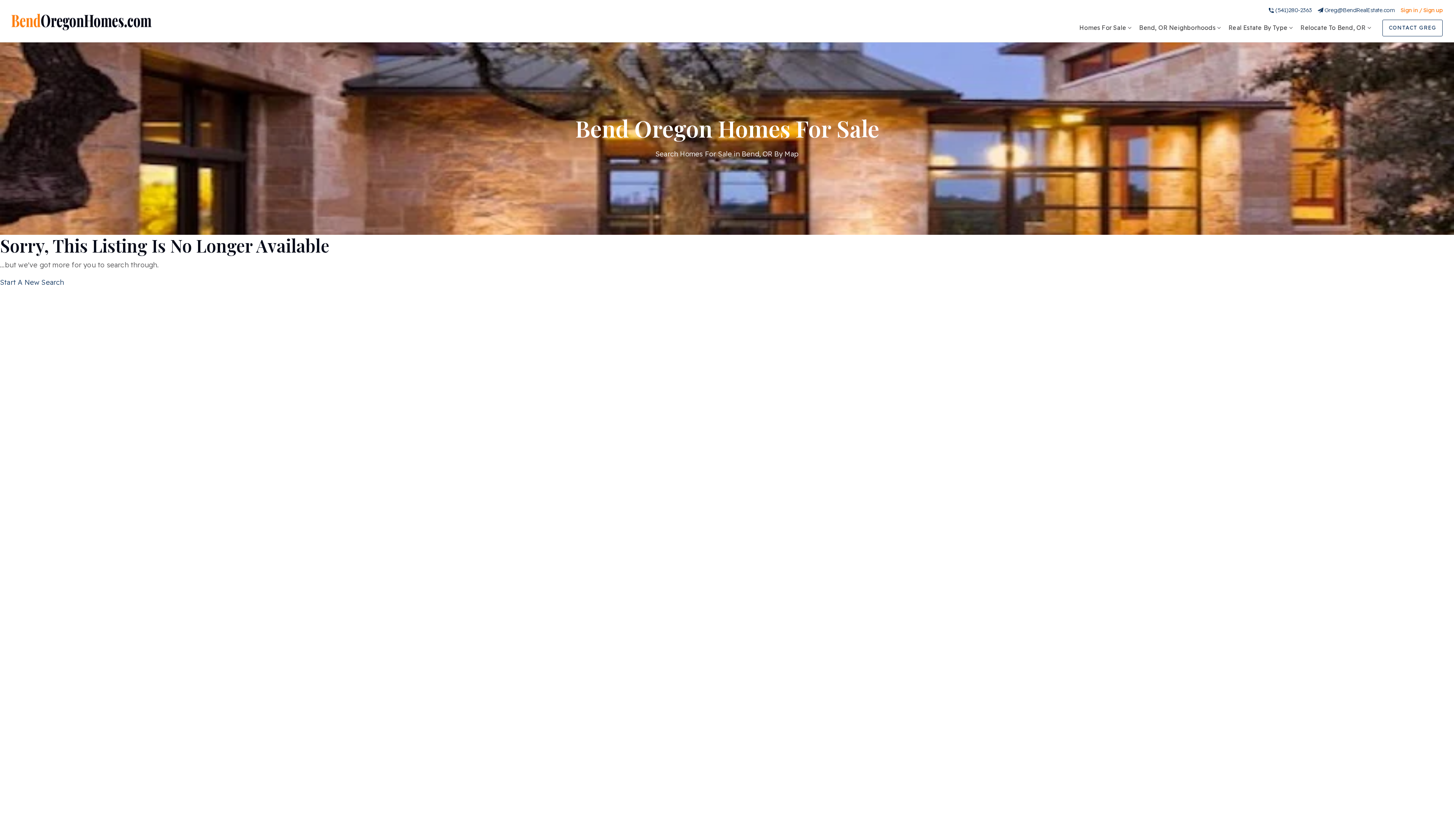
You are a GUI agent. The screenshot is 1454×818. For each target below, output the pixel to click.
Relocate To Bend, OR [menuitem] (1333, 27)
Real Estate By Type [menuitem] (1258, 27)
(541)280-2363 (1293, 10)
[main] (727, 144)
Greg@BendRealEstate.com (1360, 10)
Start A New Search (32, 282)
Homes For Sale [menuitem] (1103, 27)
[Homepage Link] (81, 21)
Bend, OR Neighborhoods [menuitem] (1178, 27)
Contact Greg (1412, 27)
